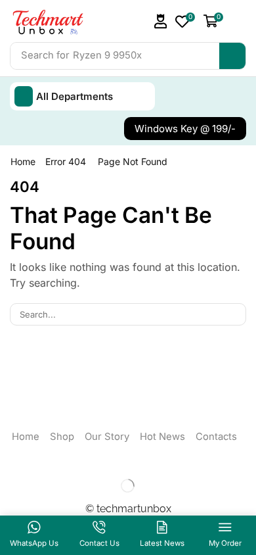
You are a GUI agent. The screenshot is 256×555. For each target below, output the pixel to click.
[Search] (232, 56)
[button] (161, 21)
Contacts (216, 437)
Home (23, 161)
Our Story (107, 437)
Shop (62, 437)
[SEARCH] (235, 314)
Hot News (162, 437)
